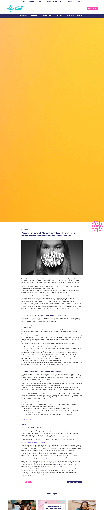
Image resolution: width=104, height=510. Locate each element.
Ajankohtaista (12, 222)
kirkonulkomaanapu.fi (59, 466)
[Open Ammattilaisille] (39, 16)
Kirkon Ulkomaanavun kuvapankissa (37, 442)
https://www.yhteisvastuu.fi (28, 419)
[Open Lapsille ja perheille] (54, 16)
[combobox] (52, 8)
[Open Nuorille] (62, 16)
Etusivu (7, 222)
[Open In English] (83, 16)
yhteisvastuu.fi (45, 458)
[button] (26, 482)
